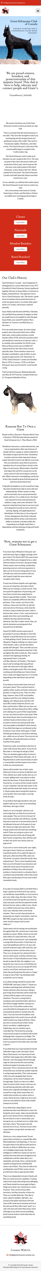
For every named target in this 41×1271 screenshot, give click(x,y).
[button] (38, 11)
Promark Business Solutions (29, 1267)
